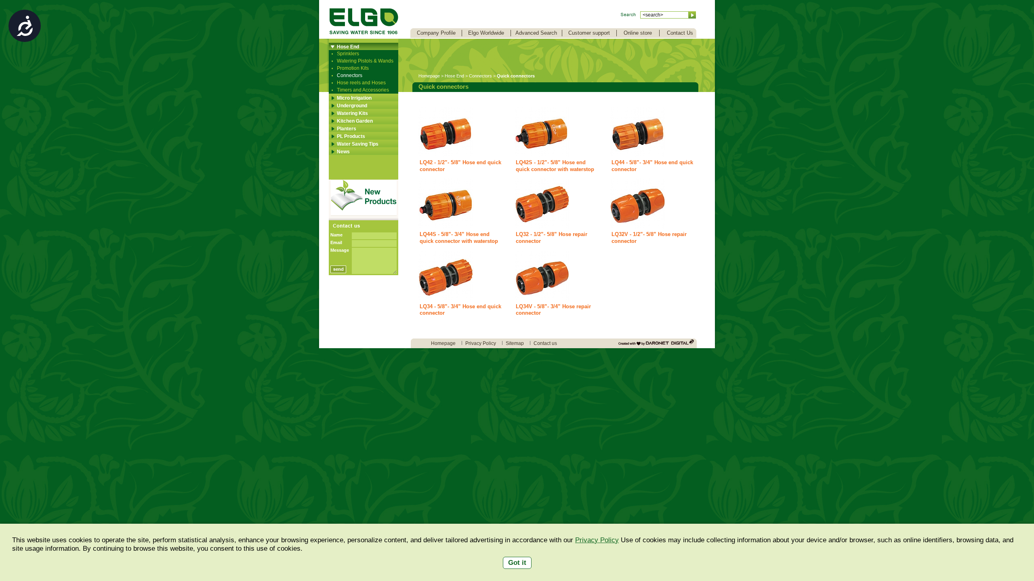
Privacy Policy (597, 540)
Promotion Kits (353, 68)
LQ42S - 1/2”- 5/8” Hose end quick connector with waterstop (555, 165)
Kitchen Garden (355, 121)
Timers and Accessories (363, 90)
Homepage (429, 75)
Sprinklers (348, 53)
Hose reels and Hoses (361, 83)
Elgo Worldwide (486, 33)
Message (339, 250)
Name (336, 234)
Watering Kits (352, 113)
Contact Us (680, 33)
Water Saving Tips (357, 144)
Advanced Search (536, 33)
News (343, 151)
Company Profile (436, 33)
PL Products (351, 136)
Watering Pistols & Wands (365, 61)
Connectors (349, 75)
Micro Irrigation (354, 98)
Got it (517, 562)
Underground (352, 105)
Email (336, 242)
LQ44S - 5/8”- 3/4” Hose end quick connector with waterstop (459, 237)
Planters (346, 128)
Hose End (348, 46)
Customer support (589, 33)
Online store (638, 33)
